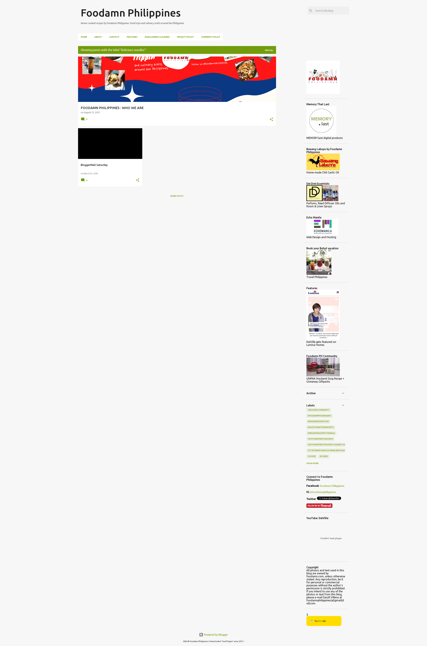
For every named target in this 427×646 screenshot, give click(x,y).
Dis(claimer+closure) (157, 37)
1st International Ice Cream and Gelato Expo (330, 450)
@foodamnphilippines (323, 492)
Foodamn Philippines (131, 13)
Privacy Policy (185, 37)
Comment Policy (210, 37)
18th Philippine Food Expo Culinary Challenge (330, 445)
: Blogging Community (318, 410)
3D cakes (324, 456)
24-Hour (312, 456)
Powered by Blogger (215, 634)
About (98, 37)
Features (132, 37)
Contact (114, 37)
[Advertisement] (289, 107)
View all (269, 50)
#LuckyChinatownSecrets (321, 427)
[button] (271, 119)
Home (84, 37)
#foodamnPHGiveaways (319, 416)
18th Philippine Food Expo (320, 439)
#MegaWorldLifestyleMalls (321, 433)
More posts (176, 196)
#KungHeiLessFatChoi (318, 421)
